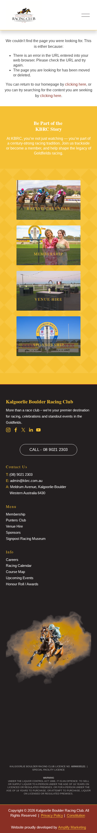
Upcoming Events (19, 578)
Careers (12, 560)
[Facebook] (15, 430)
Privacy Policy (52, 815)
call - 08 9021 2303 (48, 449)
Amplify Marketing (72, 827)
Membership (15, 514)
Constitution (76, 815)
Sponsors (13, 532)
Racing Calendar (19, 566)
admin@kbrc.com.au (26, 481)
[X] (23, 430)
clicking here (75, 84)
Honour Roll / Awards (22, 584)
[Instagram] (8, 430)
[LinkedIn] (30, 430)
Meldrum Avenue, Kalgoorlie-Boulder (38, 487)
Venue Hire (14, 526)
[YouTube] (38, 430)
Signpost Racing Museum (26, 539)
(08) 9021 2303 (20, 474)
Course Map (15, 572)
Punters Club (16, 520)
